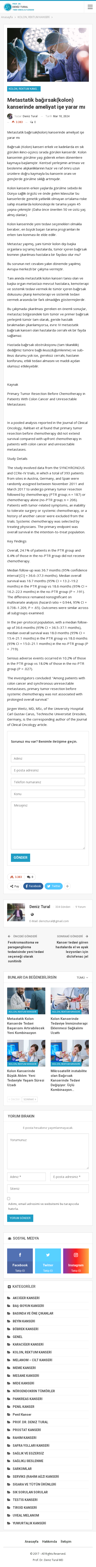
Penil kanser (22, 1414)
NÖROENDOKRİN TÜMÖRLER (34, 1391)
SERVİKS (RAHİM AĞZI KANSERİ (36, 1476)
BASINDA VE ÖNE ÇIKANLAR (33, 1313)
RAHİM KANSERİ (24, 1438)
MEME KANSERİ (24, 1368)
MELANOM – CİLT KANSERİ (32, 1360)
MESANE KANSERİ (26, 1375)
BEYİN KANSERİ (24, 1321)
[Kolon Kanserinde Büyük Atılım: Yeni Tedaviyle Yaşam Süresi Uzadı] (26, 1053)
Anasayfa (31, 1541)
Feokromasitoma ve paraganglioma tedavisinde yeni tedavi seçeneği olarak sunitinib (26, 951)
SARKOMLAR (22, 1469)
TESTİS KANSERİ (25, 1500)
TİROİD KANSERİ (25, 1507)
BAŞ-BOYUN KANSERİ (28, 1306)
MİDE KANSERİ (23, 1383)
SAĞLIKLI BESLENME (28, 1461)
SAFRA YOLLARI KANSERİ (31, 1445)
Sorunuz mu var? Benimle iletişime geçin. (44, 741)
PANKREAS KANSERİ (27, 1399)
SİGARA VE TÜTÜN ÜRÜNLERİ (34, 1484)
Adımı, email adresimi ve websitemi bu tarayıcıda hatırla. (43, 1206)
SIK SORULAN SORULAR (30, 1492)
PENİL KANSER (23, 1407)
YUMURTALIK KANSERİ (29, 1523)
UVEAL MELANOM (26, 1515)
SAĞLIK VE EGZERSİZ (28, 1453)
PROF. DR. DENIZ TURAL (30, 1422)
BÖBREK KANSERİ (25, 1329)
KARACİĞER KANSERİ (28, 1344)
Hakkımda (49, 1541)
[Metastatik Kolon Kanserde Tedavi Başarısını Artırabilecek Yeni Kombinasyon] (26, 1001)
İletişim (66, 1541)
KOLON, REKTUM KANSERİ (25, 88)
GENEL (18, 1337)
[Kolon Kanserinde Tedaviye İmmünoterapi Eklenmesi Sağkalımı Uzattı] (70, 1001)
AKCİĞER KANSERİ (26, 1298)
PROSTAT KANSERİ (27, 1430)
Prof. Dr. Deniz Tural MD (48, 1560)
